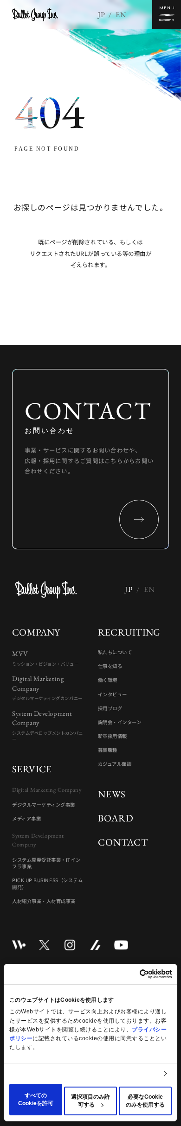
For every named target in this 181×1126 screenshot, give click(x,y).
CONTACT (123, 842)
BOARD (116, 818)
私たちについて (115, 652)
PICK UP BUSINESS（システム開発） (47, 884)
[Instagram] (70, 945)
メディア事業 (26, 818)
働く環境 (107, 680)
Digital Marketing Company (47, 687)
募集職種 (107, 750)
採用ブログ (110, 708)
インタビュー (112, 694)
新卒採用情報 (112, 736)
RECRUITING (129, 632)
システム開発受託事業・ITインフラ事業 (46, 863)
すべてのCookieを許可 (35, 1099)
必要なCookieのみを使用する (145, 1101)
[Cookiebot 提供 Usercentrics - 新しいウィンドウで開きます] (131, 974)
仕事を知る (110, 666)
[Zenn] (95, 945)
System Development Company (47, 725)
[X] (44, 945)
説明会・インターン (120, 722)
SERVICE (32, 769)
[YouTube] (121, 945)
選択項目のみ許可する (90, 1101)
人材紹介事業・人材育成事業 (44, 901)
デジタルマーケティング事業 (43, 805)
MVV (45, 658)
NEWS (112, 794)
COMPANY (36, 632)
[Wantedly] (19, 945)
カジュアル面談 (115, 764)
